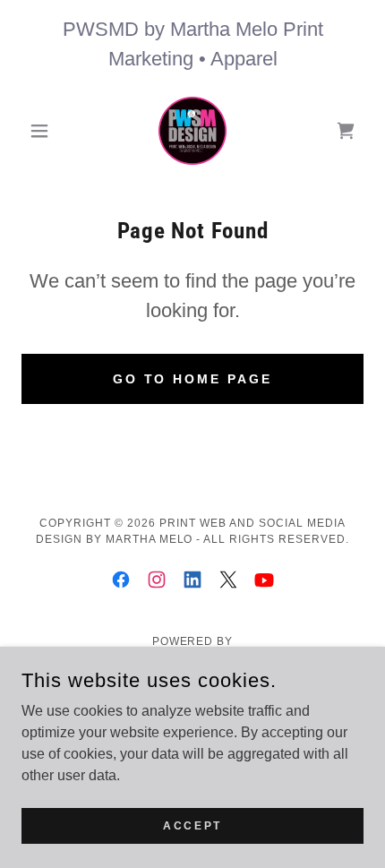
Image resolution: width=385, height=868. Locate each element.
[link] (192, 131)
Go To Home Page (193, 379)
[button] (47, 131)
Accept (192, 825)
